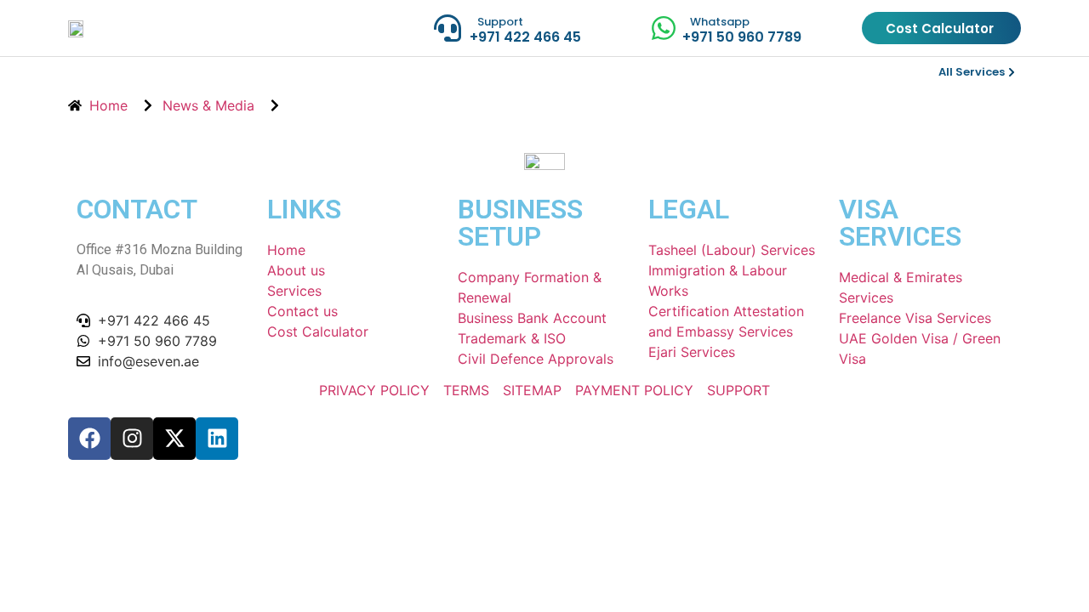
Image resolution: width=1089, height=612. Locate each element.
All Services (971, 72)
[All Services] (1011, 72)
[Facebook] (89, 438)
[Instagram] (132, 438)
